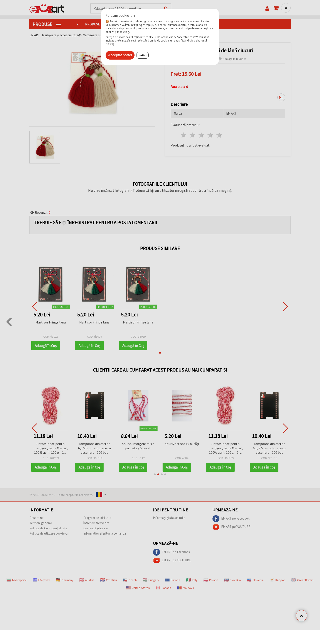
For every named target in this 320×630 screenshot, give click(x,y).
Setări (142, 55)
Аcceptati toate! (120, 55)
